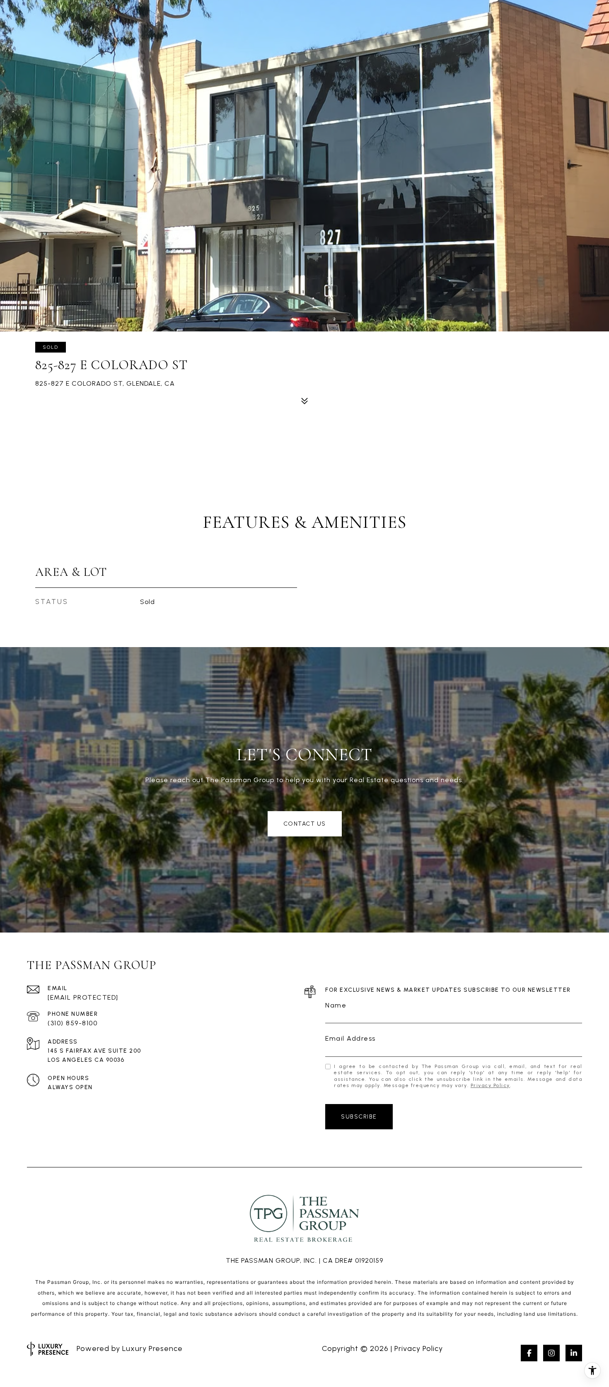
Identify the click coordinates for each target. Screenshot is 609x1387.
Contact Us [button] (304, 823)
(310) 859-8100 (72, 1023)
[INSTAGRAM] (551, 1353)
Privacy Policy (490, 1085)
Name (335, 1005)
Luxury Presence (152, 1348)
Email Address (350, 1038)
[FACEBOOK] (529, 1353)
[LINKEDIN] (574, 1353)
